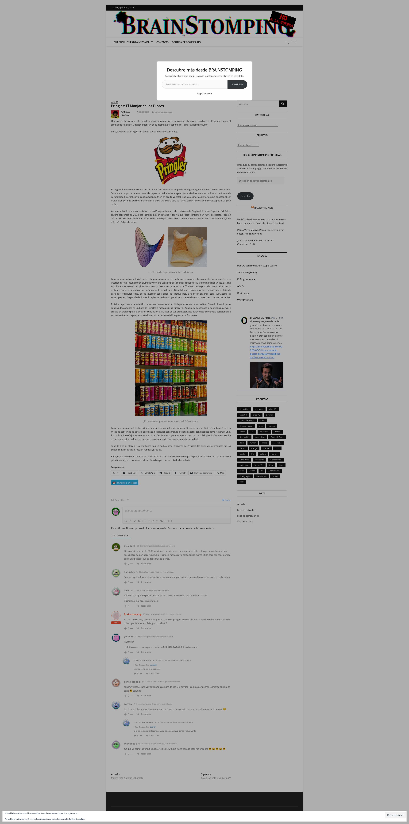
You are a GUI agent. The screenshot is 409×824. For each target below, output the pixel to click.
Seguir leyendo (204, 93)
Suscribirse (237, 84)
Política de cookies (77, 819)
